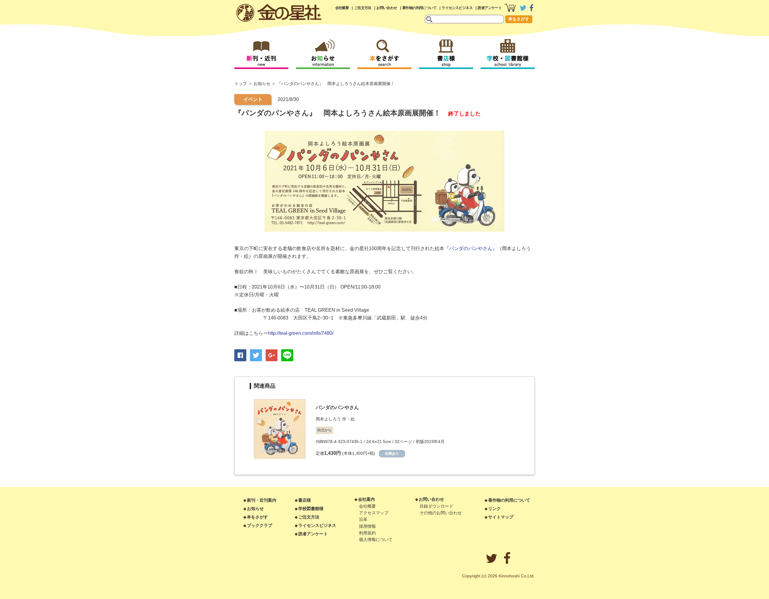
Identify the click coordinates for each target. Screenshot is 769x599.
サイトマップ (500, 517)
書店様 (304, 500)
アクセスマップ (373, 512)
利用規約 (367, 532)
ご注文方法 (362, 8)
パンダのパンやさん (337, 407)
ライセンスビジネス (457, 8)
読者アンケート (490, 8)
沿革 (363, 519)
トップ (240, 83)
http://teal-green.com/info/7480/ (300, 333)
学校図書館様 (311, 508)
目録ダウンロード (436, 506)
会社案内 (366, 499)
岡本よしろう (328, 419)
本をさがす (518, 19)
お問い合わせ (386, 8)
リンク (494, 508)
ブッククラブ (259, 525)
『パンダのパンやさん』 (470, 248)
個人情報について (376, 539)
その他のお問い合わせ (441, 512)
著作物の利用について (419, 8)
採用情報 (367, 526)
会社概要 (342, 8)
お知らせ (262, 83)
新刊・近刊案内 (261, 500)
